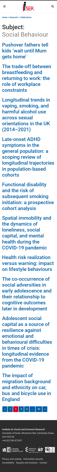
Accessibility (8, 462)
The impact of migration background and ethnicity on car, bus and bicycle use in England (26, 387)
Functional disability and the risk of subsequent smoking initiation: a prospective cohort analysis (28, 196)
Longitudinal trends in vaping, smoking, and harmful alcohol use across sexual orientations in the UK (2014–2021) (26, 115)
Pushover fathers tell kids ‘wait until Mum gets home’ (25, 51)
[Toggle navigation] (4, 6)
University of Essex (34, 449)
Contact (43, 462)
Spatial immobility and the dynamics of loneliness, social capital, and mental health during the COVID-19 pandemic (26, 233)
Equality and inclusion (27, 462)
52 (38, 409)
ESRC (12, 449)
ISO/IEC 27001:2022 (50, 449)
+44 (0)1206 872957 (12, 440)
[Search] (52, 6)
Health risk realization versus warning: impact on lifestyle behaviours (28, 263)
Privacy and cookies (12, 459)
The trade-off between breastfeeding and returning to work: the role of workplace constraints (26, 78)
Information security (33, 459)
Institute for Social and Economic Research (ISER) (28, 7)
